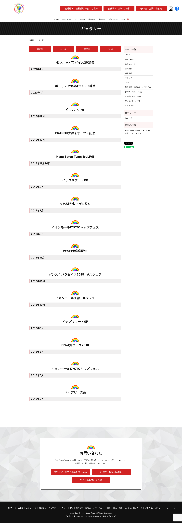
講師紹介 (91, 19)
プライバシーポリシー (133, 101)
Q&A (123, 19)
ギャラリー (113, 19)
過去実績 (102, 19)
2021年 (40, 49)
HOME (56, 19)
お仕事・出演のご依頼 (119, 8)
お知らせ (128, 118)
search (128, 19)
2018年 (110, 49)
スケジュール (79, 19)
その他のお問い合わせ (151, 8)
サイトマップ (130, 105)
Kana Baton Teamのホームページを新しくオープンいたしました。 (138, 131)
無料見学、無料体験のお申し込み (81, 8)
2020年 (63, 49)
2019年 (87, 49)
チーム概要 (66, 19)
